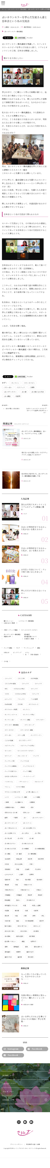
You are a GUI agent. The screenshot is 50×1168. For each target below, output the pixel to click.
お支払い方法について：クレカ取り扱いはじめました (33, 570)
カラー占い (8, 387)
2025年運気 (33, 678)
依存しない (26, 812)
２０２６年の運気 (9, 683)
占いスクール (27, 823)
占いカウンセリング (10, 823)
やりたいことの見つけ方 (11, 792)
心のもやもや (8, 874)
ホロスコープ (38, 782)
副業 (5, 817)
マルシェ (6, 787)
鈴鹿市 (17, 952)
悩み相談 (27, 879)
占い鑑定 (18, 854)
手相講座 (6, 895)
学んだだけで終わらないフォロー (33, 591)
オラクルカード (32, 704)
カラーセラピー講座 (26, 730)
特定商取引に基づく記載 (33, 1144)
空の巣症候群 (28, 921)
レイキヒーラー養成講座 (26, 621)
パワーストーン (23, 782)
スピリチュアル (8, 745)
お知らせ (25, 534)
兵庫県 (37, 812)
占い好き (19, 838)
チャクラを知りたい (10, 771)
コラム (27, 652)
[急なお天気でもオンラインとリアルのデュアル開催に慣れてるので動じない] (10, 511)
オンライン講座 (24, 720)
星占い (17, 900)
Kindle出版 (7, 704)
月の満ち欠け (30, 900)
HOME (8, 1075)
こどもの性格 (8, 740)
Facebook (37, 1048)
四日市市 (40, 859)
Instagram (13, 1048)
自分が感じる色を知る (13, 409)
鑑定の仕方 (29, 952)
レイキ (6, 797)
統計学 (41, 921)
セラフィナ (21, 387)
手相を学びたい (8, 890)
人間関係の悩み (8, 807)
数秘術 (39, 895)
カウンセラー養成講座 (11, 725)
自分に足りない (21, 926)
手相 (15, 885)
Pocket (29, 38)
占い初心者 (7, 838)
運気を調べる (37, 947)
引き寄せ (37, 869)
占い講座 (7, 396)
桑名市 (6, 916)
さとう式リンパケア (24, 740)
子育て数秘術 (34, 654)
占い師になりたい (9, 843)
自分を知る (23, 931)
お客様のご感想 (29, 639)
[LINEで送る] (20, 38)
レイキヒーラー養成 (20, 797)
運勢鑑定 (15, 947)
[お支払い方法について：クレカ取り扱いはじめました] (10, 575)
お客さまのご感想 (9, 623)
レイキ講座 (36, 797)
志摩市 (30, 874)
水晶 (15, 916)
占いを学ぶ (24, 833)
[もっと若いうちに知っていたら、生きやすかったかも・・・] (10, 981)
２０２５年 (20, 678)
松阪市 (18, 396)
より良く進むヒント (31, 792)
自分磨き (35, 931)
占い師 (24, 392)
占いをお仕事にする (29, 828)
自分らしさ (36, 926)
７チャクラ (20, 699)
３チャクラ (37, 683)
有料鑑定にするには (10, 905)
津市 (33, 916)
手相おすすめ (27, 885)
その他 (6, 661)
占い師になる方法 (38, 392)
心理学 (20, 874)
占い (24, 817)
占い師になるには (26, 843)
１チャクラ (7, 678)
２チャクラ (24, 683)
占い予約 (36, 833)
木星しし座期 (35, 905)
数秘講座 (6, 900)
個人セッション (8, 621)
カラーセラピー (29, 383)
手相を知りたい (24, 890)
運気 (26, 947)
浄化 (42, 916)
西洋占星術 (19, 936)
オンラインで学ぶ (28, 714)
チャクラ (35, 756)
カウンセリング (28, 725)
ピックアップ (17, 652)
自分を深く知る (8, 931)
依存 (31, 807)
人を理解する (18, 802)
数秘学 (29, 895)
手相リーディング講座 (11, 630)
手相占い (38, 890)
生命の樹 (6, 921)
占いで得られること (10, 828)
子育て (30, 864)
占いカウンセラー (10, 392)
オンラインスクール (10, 714)
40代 (5, 689)
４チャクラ (33, 689)
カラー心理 (20, 735)
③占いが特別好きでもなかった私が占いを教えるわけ (33, 528)
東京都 (16, 910)
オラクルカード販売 (10, 709)
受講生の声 (7, 636)
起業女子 (32, 941)
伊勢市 (22, 807)
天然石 (6, 864)
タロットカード (21, 756)
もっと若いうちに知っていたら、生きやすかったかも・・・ (33, 976)
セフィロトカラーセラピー (29, 630)
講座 (38, 648)
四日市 (29, 859)
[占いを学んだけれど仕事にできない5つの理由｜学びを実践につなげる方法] (10, 1023)
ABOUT (9, 1083)
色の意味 (6, 936)
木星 (24, 905)
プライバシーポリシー (16, 1144)
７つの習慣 (33, 699)
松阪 (26, 910)
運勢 (5, 947)
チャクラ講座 (8, 648)
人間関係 (31, 802)
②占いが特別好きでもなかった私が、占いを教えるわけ (33, 549)
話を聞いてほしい (9, 941)
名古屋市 (6, 859)
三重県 (32, 387)
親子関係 (31, 936)
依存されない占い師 (10, 812)
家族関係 (6, 869)
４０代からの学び (18, 689)
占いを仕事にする (9, 833)
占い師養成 (24, 848)
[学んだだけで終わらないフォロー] (10, 596)
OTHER (8, 1099)
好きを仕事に (18, 864)
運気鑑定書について (30, 636)
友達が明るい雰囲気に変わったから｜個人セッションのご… (33, 997)
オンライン (15, 383)
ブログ (25, 514)
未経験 (6, 910)
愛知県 (6, 885)
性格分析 (6, 879)
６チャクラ (7, 699)
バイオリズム (8, 782)
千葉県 (15, 817)
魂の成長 (30, 957)
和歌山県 (18, 859)
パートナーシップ (28, 776)
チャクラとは (24, 761)
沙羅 (24, 916)
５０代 (6, 694)
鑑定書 (19, 957)
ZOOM (19, 704)
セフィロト (7, 751)
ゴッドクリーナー (35, 735)
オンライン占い (8, 720)
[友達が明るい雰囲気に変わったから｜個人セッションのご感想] (10, 1002)
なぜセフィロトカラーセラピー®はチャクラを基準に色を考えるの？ (36, 410)
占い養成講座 (31, 854)
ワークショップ (28, 648)
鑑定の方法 (7, 957)
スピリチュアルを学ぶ (26, 745)
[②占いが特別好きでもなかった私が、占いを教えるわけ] (10, 554)
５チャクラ (35, 694)
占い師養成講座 (39, 848)
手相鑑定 (18, 895)
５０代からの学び (19, 694)
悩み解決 (38, 879)
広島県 (26, 869)
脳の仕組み (7, 926)
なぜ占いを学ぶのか (10, 776)
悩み (17, 879)
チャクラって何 (8, 761)
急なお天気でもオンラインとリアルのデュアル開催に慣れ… (33, 507)
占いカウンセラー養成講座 (13, 32)
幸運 (17, 869)
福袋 (17, 921)
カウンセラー (40, 720)
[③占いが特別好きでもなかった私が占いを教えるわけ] (10, 533)
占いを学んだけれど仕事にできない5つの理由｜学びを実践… (33, 1019)
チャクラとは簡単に (10, 766)
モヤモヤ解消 (20, 787)
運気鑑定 (27, 634)
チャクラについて (28, 766)
